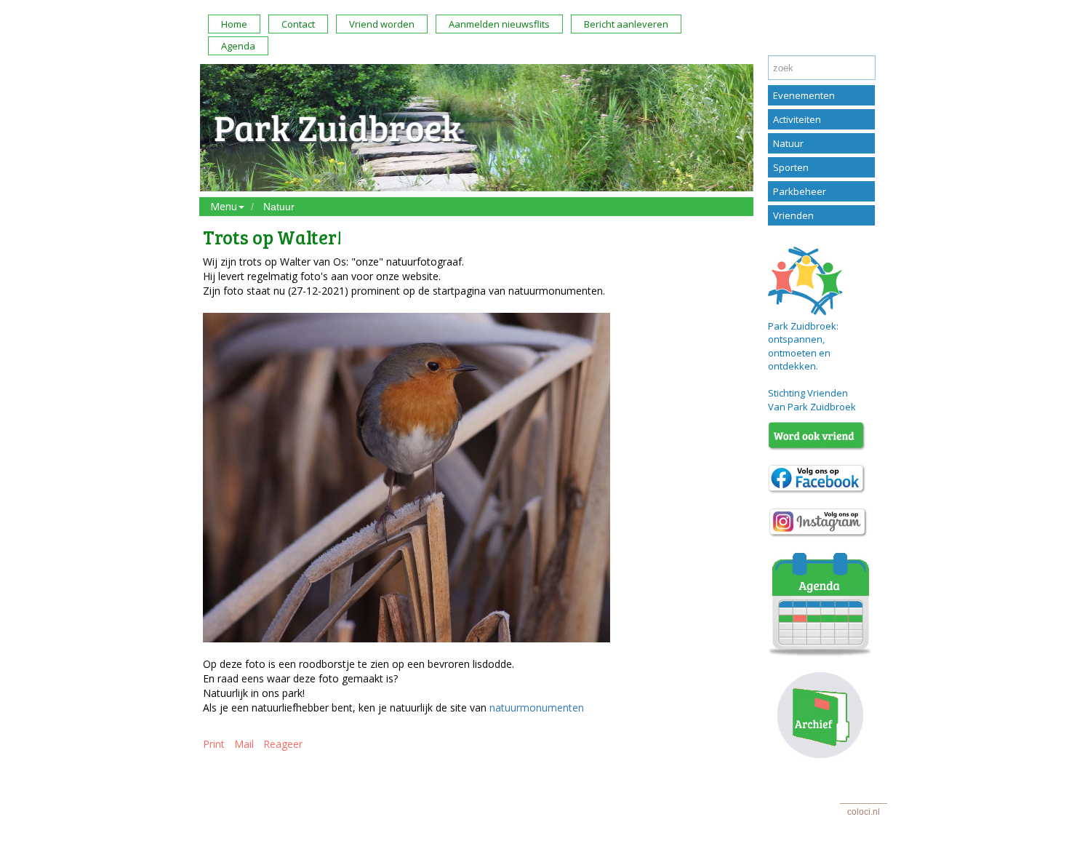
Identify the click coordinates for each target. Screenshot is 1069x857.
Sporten (791, 167)
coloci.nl (863, 812)
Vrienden (793, 215)
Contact (298, 24)
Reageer (283, 744)
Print (214, 744)
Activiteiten (797, 119)
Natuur (279, 206)
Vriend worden (382, 24)
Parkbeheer (799, 191)
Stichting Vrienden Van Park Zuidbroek (812, 399)
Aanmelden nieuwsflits (499, 24)
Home (234, 24)
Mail (244, 744)
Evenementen (804, 95)
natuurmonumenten (536, 707)
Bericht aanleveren (626, 24)
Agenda (238, 45)
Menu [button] (223, 206)
